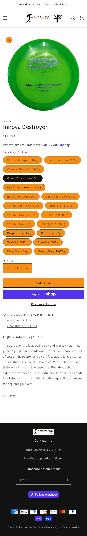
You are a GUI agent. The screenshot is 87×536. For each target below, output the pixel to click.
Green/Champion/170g (22, 178)
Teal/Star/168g (17, 242)
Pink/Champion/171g (64, 161)
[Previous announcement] (4, 4)
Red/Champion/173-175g (24, 187)
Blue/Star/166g (48, 242)
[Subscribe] (66, 480)
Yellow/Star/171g (21, 225)
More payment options (43, 303)
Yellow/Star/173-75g (23, 215)
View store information (22, 326)
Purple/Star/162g (19, 233)
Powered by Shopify (48, 527)
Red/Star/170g (51, 233)
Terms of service (70, 527)
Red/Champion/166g (23, 197)
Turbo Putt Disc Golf (26, 527)
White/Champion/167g (24, 161)
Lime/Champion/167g (63, 197)
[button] (5, 18)
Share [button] (11, 396)
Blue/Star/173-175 (63, 206)
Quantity (8, 260)
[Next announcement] (82, 4)
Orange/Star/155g (55, 225)
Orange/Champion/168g (25, 170)
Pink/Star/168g (19, 252)
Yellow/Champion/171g (25, 206)
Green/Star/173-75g (51, 251)
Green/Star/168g (58, 215)
